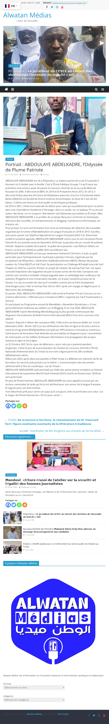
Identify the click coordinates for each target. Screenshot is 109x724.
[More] (24, 405)
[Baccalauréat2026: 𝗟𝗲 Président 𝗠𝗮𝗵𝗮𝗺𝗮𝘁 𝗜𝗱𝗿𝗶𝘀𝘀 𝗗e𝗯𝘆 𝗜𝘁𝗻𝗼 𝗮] (12, 527)
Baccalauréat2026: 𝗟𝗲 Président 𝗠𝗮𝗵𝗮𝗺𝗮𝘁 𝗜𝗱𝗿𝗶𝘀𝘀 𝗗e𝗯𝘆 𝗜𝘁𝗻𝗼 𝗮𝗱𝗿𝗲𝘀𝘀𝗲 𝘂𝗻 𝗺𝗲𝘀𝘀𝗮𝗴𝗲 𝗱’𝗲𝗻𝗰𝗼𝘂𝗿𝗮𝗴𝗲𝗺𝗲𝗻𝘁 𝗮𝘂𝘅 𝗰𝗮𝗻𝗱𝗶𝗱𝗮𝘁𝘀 (59, 530)
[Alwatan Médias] (6, 89)
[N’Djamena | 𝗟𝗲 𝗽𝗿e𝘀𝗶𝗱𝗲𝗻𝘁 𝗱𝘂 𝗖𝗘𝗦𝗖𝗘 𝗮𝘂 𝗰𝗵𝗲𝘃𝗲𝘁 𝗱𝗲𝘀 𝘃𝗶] (54, 27)
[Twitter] (13, 405)
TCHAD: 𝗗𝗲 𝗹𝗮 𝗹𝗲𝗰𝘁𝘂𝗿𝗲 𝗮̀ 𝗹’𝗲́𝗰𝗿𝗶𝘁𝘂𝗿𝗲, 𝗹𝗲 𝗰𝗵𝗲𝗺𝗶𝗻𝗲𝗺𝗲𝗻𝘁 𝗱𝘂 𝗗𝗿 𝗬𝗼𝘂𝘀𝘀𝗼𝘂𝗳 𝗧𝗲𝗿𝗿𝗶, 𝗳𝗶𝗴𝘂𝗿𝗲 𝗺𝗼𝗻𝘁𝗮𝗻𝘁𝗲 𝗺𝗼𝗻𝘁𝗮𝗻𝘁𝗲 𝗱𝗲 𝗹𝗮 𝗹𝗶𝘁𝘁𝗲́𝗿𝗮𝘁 (51, 422)
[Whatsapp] (19, 405)
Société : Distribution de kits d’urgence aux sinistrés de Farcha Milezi (61, 431)
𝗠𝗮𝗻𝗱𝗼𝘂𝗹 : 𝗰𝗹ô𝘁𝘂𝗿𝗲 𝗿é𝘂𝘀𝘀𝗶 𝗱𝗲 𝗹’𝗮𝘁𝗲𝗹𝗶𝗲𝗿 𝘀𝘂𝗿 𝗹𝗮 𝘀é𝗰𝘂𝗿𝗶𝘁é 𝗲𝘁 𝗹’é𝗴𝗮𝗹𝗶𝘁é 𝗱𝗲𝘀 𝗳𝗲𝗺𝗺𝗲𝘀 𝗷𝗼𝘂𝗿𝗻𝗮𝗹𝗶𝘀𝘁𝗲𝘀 (50, 482)
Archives (7, 683)
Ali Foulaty (63, 714)
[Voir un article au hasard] (102, 89)
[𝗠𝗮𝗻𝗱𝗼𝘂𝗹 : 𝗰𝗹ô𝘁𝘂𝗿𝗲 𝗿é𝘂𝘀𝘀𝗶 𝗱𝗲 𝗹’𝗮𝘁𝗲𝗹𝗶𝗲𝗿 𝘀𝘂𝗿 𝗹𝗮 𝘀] (54, 443)
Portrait (10, 159)
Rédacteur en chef (32, 78)
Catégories (8, 696)
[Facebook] (8, 405)
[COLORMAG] (54, 569)
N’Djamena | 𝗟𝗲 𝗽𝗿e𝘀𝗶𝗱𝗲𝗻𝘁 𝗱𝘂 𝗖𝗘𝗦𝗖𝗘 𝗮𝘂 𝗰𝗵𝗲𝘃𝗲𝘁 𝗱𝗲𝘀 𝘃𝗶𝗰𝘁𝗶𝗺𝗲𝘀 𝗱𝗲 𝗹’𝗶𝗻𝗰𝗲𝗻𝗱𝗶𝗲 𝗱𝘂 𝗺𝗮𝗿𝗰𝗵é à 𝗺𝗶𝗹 (50, 73)
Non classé (14, 66)
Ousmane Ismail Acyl (30, 174)
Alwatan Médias (27, 15)
